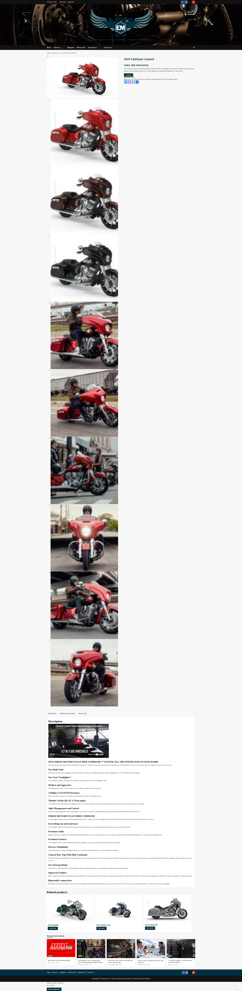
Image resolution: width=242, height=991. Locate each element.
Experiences (92, 47)
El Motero (164, 79)
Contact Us (108, 47)
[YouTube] (193, 2)
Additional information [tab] (67, 713)
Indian (132, 77)
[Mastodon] (129, 81)
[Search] (194, 47)
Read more (52, 928)
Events (50, 955)
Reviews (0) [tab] (82, 713)
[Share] (137, 81)
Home (49, 47)
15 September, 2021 (114, 964)
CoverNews (137, 978)
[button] (48, 56)
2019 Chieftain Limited (137, 79)
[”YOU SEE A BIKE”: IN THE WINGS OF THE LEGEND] (181, 948)
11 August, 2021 (143, 964)
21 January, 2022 (53, 962)
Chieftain (147, 79)
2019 (128, 79)
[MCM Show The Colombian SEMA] (61, 948)
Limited (175, 79)
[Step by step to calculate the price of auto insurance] (151, 948)
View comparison (54, 989)
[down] (62, 48)
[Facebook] (182, 2)
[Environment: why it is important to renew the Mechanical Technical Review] (91, 948)
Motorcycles (81, 47)
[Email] (133, 81)
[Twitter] (189, 2)
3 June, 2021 (172, 964)
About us (57, 47)
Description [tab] (52, 713)
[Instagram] (186, 2)
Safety (80, 955)
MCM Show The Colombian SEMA (59, 960)
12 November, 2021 (84, 964)
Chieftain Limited (156, 79)
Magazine (70, 47)
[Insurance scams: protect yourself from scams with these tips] (121, 948)
